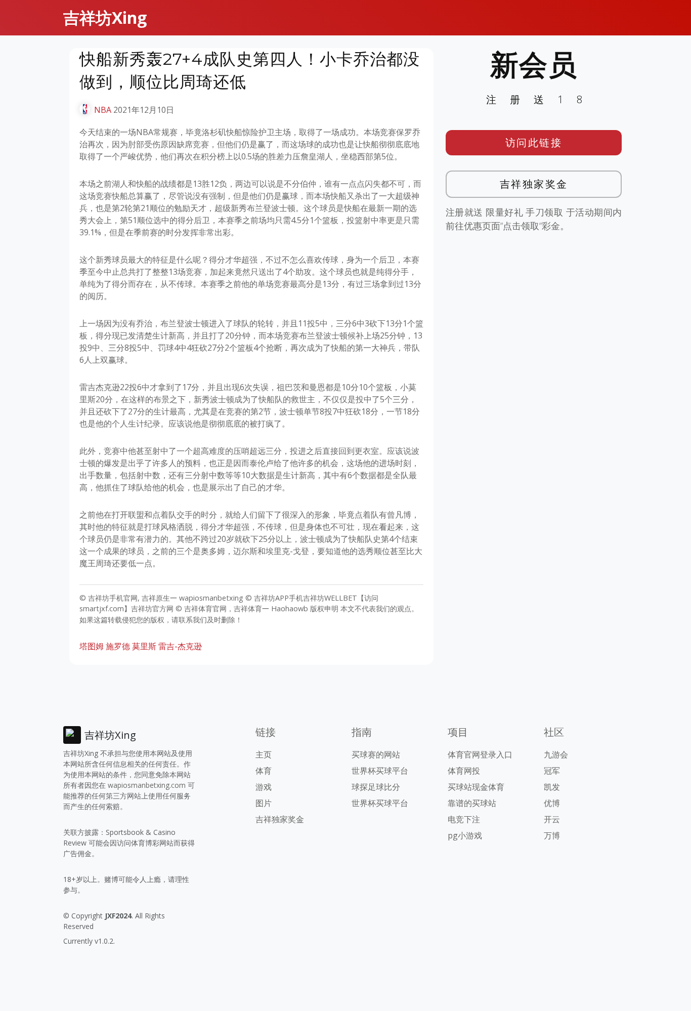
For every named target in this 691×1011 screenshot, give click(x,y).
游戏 (263, 786)
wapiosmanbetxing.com (147, 785)
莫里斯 (144, 646)
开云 (552, 819)
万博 (552, 835)
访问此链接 (534, 142)
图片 (263, 803)
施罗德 (118, 646)
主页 (263, 754)
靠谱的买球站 (472, 803)
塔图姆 (91, 646)
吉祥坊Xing (105, 17)
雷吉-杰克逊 (180, 646)
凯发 (552, 786)
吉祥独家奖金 (534, 184)
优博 (552, 803)
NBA (102, 109)
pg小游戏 (465, 835)
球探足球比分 (376, 786)
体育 (263, 770)
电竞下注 (464, 819)
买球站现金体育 (476, 786)
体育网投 (464, 770)
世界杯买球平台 (380, 770)
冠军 (552, 770)
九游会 (556, 754)
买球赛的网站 (376, 754)
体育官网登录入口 (480, 754)
